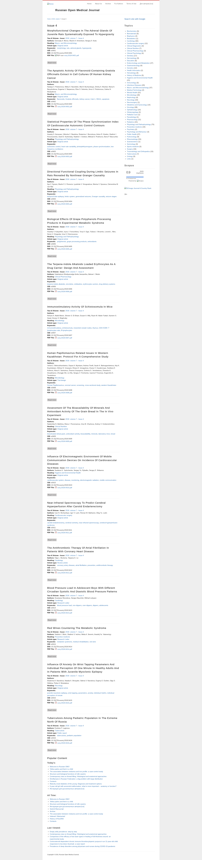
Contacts (53, 781)
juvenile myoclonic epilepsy (57, 693)
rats (68, 48)
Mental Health (132, 92)
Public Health (132, 134)
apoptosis (105, 99)
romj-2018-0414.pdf (64, 649)
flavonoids (61, 99)
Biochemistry (131, 31)
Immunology (131, 83)
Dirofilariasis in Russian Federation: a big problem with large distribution (76, 779)
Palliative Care (132, 115)
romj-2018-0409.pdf (64, 441)
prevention (91, 565)
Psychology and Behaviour (137, 132)
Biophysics (131, 36)
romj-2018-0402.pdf (64, 106)
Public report (62, 733)
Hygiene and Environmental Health (68, 473)
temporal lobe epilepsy (55, 196)
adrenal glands (75, 48)
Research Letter (63, 603)
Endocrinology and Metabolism (138, 63)
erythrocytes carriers (90, 284)
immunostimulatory (54, 328)
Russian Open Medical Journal (77, 10)
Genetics (130, 68)
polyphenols (61, 241)
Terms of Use (131, 4)
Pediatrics (130, 122)
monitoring (75, 480)
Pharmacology (132, 119)
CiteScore (140, 172)
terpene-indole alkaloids (56, 284)
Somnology (131, 144)
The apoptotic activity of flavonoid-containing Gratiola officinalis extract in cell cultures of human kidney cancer (81, 74)
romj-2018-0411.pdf (64, 533)
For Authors (118, 4)
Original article (62, 46)
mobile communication (108, 480)
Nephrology (131, 97)
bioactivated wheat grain (56, 434)
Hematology (131, 73)
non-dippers (77, 605)
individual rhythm (100, 693)
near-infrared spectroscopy (89, 523)
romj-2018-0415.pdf (64, 703)
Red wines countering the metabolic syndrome (76, 628)
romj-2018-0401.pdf (71, 55)
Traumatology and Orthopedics (138, 151)
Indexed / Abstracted (57, 816)
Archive (108, 4)
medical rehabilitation (81, 642)
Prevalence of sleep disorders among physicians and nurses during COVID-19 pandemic (82, 846)
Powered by (133, 181)
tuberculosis (61, 735)
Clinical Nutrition (61, 426)
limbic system (70, 196)
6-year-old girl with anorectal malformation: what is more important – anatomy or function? (83, 786)
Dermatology (131, 58)
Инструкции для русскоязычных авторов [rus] (67, 789)
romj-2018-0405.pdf (64, 249)
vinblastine (78, 284)
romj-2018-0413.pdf (64, 613)
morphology (61, 48)
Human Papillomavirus (55, 385)
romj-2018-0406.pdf (64, 291)
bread (113, 434)
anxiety (90, 693)
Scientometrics (132, 142)
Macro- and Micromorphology (66, 43)
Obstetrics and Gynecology (137, 105)
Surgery (130, 149)
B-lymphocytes (66, 330)
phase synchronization (101, 146)
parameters (82, 693)
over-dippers (87, 605)
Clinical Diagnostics (134, 46)
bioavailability (85, 434)
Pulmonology (132, 137)
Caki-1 (93, 99)
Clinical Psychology (134, 53)
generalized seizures (83, 196)
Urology (130, 156)
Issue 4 (81, 38)
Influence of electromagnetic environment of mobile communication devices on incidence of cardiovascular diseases (82, 460)
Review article (62, 563)
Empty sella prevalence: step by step (63, 832)
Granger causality (98, 196)
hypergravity (86, 48)
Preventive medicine (62, 637)
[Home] (50, 4)
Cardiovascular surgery (63, 515)
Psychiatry (131, 129)
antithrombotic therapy (104, 565)
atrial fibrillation (81, 565)
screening (80, 385)
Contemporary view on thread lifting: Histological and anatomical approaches (78, 776)
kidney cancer (84, 99)
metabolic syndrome (64, 642)
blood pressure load (64, 605)
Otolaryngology (132, 112)
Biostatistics (131, 38)
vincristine (69, 284)
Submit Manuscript (57, 809)
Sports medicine (133, 146)
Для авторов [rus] (146, 4)
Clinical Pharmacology (63, 277)
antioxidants (92, 241)
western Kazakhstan (108, 385)
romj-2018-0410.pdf (64, 488)
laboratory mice (104, 434)
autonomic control (53, 146)
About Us (98, 4)
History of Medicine (134, 75)
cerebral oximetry (71, 523)
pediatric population (74, 735)
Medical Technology (134, 90)
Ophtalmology (132, 110)
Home (89, 4)
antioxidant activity (73, 434)
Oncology (130, 107)
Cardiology (59, 560)
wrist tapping (72, 693)
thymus (95, 328)
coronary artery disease (66, 565)
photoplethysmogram (84, 146)
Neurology (59, 685)
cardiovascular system (55, 480)
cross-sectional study (92, 385)
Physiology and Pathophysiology (67, 139)
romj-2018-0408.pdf (64, 393)
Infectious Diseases (134, 85)
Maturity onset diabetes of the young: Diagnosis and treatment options (76, 784)
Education (130, 61)
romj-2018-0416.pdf (64, 743)
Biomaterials (131, 33)
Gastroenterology (133, 65)
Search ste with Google (134, 19)
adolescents (103, 605)
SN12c (98, 99)
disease (67, 480)
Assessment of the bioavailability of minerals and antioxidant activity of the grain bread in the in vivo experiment (80, 411)
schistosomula (67, 328)
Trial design (61, 380)
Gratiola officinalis (72, 99)
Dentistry (130, 56)
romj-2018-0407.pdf (64, 338)
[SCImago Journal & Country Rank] (137, 188)
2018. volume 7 (56, 19)
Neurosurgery (132, 102)
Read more (52, 63)
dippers (95, 605)
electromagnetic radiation (89, 480)
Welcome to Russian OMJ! (59, 767)
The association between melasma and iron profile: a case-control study (76, 771)
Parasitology (131, 117)
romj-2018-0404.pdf (64, 204)
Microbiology (59, 320)
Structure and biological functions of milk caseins (68, 774)
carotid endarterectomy (55, 523)
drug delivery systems (107, 284)
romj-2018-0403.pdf (64, 156)
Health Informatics (133, 70)
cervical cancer (70, 385)
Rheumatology (132, 139)
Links (129, 159)
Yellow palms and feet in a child (61, 769)
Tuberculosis (59, 730)
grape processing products (77, 241)
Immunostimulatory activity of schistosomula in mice (80, 306)
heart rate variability (68, 146)
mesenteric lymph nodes (83, 328)
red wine (93, 642)
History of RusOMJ (57, 819)
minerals (94, 434)
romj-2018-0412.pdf (64, 573)
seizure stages (111, 196)
